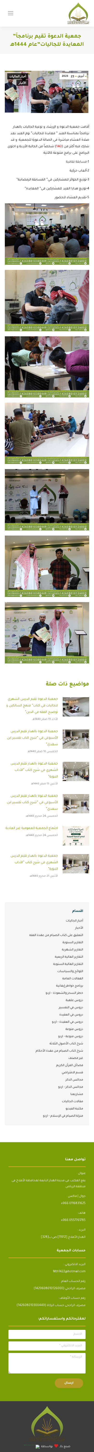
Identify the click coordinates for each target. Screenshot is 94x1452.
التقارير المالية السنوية (68, 964)
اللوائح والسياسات (70, 971)
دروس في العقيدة (71, 1015)
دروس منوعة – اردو (70, 1036)
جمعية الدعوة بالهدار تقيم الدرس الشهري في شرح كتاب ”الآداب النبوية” (34, 770)
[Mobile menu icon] (10, 13)
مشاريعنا (76, 1094)
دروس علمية (74, 1000)
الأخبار (22, 83)
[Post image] (76, 706)
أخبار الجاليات (17, 76)
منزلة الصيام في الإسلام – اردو (63, 1116)
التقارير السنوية (73, 942)
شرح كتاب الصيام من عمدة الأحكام (59, 1051)
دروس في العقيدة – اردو (67, 1022)
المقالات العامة (72, 979)
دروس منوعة (74, 1029)
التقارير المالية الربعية (69, 957)
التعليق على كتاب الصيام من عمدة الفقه (56, 935)
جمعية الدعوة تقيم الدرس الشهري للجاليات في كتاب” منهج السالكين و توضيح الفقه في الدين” (32, 705)
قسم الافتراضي (72, 1072)
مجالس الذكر (74, 1080)
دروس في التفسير (71, 1007)
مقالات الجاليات (72, 1101)
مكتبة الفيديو (74, 1109)
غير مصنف (75, 1058)
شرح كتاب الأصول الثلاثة (66, 1044)
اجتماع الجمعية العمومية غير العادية (32, 828)
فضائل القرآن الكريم (69, 1065)
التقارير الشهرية (72, 950)
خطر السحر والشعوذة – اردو (64, 993)
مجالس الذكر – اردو (70, 1087)
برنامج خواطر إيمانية (69, 986)
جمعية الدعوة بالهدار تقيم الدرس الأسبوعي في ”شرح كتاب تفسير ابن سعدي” (32, 738)
